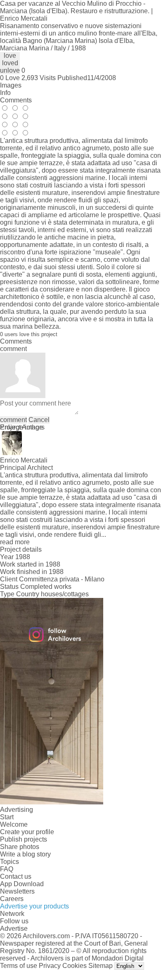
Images (10, 85)
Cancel (39, 419)
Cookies (74, 965)
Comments (16, 100)
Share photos (19, 846)
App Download (22, 883)
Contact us (15, 876)
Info (5, 92)
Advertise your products (34, 906)
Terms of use (18, 965)
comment (13, 419)
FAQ (6, 869)
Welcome (14, 824)
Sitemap (100, 965)
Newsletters (17, 891)
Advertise (14, 928)
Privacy (50, 965)
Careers (12, 898)
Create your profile (27, 831)
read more (15, 541)
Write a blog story (25, 854)
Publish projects (23, 839)
